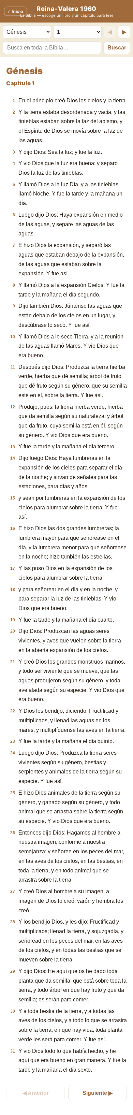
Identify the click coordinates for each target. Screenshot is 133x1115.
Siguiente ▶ (98, 1093)
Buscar (116, 47)
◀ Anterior (36, 1093)
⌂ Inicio (15, 11)
